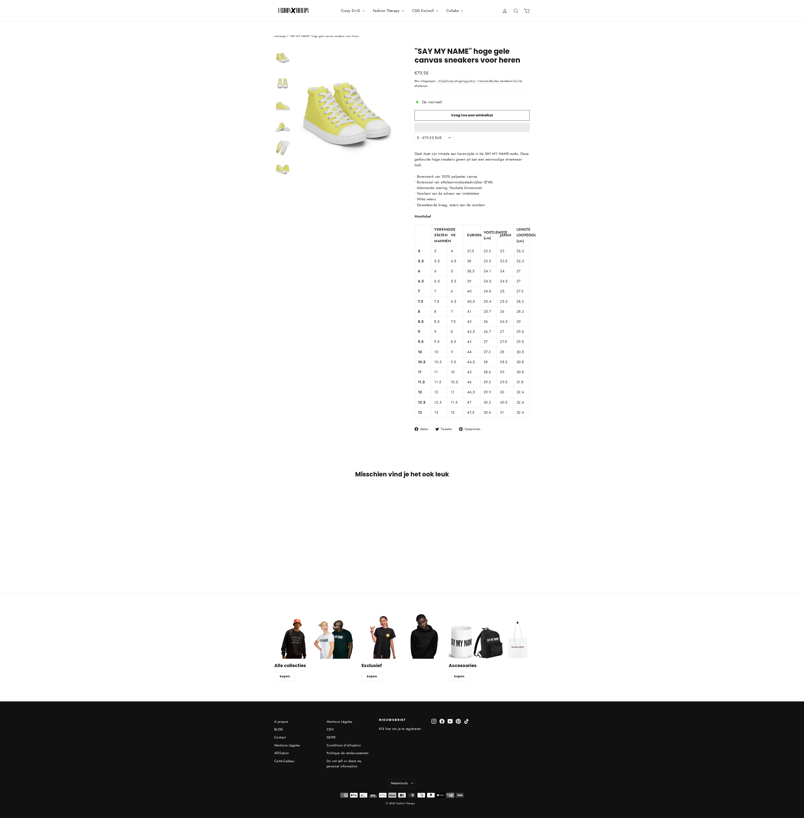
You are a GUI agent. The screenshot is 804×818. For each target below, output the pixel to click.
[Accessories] (489, 636)
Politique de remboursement (347, 753)
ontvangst (280, 36)
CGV (330, 729)
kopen (285, 676)
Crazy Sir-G (351, 10)
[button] (472, 127)
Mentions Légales (287, 745)
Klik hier (385, 728)
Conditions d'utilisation (344, 745)
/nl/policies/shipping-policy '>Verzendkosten (468, 81)
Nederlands (399, 783)
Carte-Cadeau (284, 761)
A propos (281, 721)
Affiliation (281, 753)
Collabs (453, 10)
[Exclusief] (402, 636)
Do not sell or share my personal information (344, 764)
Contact (280, 737)
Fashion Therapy (387, 10)
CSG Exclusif (423, 10)
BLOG (278, 729)
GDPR (331, 737)
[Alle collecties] (314, 636)
